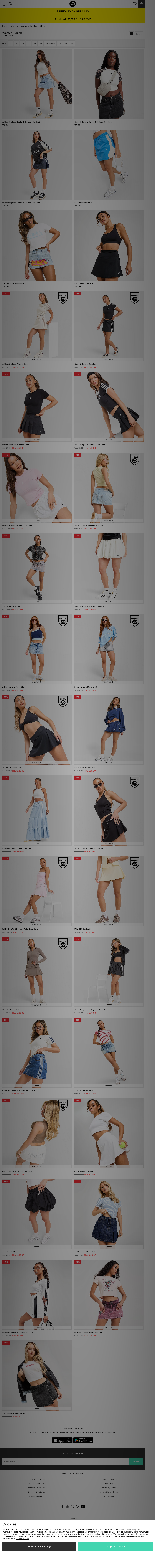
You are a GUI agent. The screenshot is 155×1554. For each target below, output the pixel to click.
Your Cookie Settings (39, 1546)
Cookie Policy (22, 1539)
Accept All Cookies (115, 1546)
